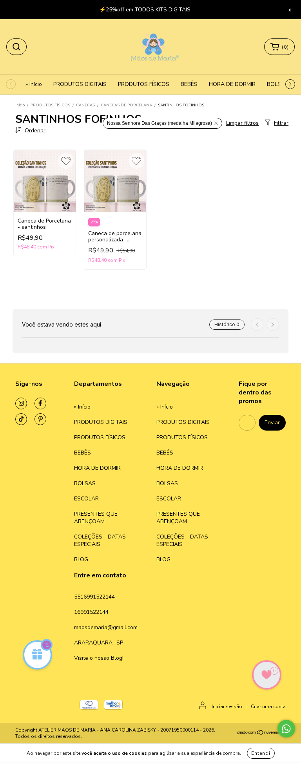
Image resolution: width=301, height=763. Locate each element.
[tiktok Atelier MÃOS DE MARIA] (21, 419)
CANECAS (85, 105)
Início (20, 105)
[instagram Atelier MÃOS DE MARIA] (21, 403)
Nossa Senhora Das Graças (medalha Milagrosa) (159, 123)
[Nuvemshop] (261, 733)
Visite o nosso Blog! (98, 658)
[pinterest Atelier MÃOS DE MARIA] (40, 419)
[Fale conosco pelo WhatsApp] (286, 728)
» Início (33, 84)
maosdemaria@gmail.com (106, 627)
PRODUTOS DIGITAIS (80, 84)
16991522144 (91, 612)
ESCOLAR (86, 498)
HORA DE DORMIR (232, 84)
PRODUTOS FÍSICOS (143, 84)
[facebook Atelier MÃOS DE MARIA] (40, 403)
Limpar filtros (242, 123)
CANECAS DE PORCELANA (126, 105)
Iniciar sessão (227, 706)
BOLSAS (277, 84)
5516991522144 (94, 597)
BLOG (81, 559)
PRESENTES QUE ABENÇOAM (96, 517)
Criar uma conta (268, 706)
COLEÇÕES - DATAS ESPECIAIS (100, 540)
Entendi (260, 753)
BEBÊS (189, 84)
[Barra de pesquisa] (16, 46)
